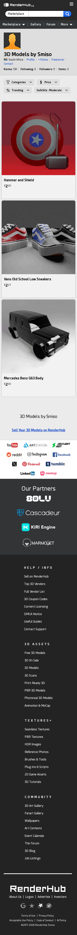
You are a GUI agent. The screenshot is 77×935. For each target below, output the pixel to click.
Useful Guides (33, 621)
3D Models (31, 668)
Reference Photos (37, 752)
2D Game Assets (35, 774)
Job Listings (33, 858)
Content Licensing (36, 606)
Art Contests (33, 828)
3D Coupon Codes (35, 599)
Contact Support (35, 629)
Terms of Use (28, 915)
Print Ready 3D (34, 683)
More (64, 24)
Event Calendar (34, 836)
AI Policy (61, 920)
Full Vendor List (34, 591)
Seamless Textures (37, 729)
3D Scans (30, 675)
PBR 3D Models (34, 690)
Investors (60, 897)
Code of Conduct (45, 920)
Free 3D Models (34, 653)
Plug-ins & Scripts (37, 767)
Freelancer (58, 59)
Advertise (44, 897)
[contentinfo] (18, 14)
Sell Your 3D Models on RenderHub (38, 430)
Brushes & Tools (35, 759)
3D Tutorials (33, 782)
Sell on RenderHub (36, 576)
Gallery (35, 24)
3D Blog (30, 851)
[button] (71, 4)
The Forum (32, 843)
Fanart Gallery (34, 813)
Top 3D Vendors (34, 584)
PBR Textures (34, 737)
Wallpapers (32, 820)
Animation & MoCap (37, 705)
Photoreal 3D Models (38, 698)
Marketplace (12, 24)
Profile (31, 59)
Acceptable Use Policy (21, 920)
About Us (15, 897)
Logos (29, 897)
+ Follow (43, 59)
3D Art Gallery (34, 806)
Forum (51, 24)
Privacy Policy (46, 915)
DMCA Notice (33, 614)
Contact (8, 63)
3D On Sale (31, 660)
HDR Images (33, 744)
